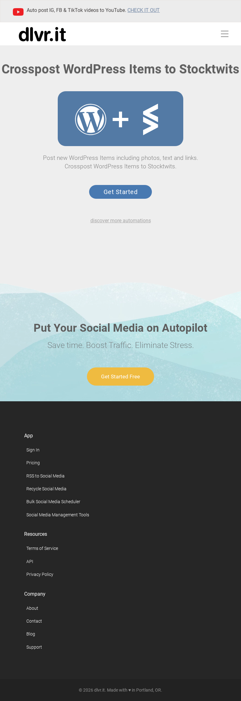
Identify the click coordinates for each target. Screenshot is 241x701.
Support (34, 647)
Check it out (143, 10)
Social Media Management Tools (57, 514)
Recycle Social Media (46, 488)
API (29, 561)
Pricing (33, 462)
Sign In (33, 449)
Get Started (120, 192)
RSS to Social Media (45, 475)
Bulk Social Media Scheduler (53, 501)
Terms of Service (42, 548)
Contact (34, 621)
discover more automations (120, 221)
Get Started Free (120, 376)
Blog (30, 633)
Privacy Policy (39, 574)
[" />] (90, 119)
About (32, 608)
